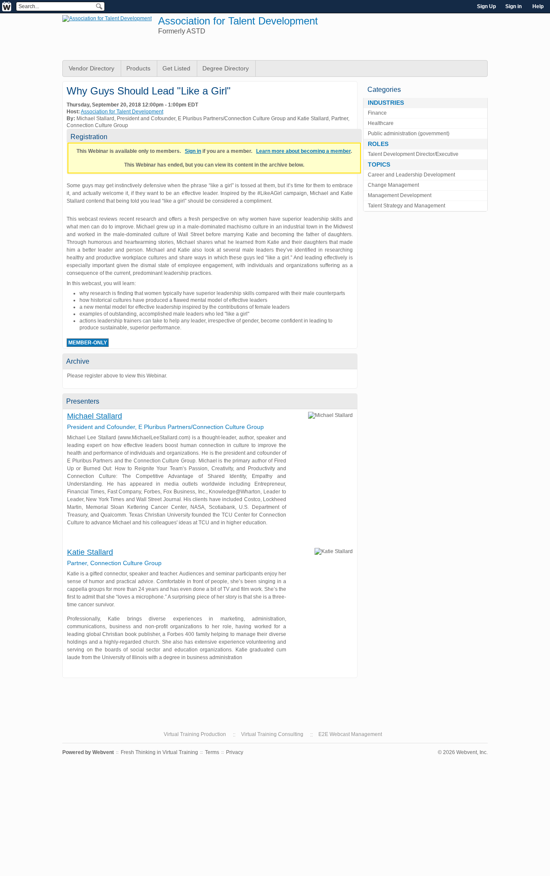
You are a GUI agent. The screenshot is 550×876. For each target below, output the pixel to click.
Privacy (234, 752)
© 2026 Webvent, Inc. (463, 752)
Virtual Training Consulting (272, 734)
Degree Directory (225, 68)
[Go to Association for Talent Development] (107, 18)
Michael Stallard (94, 416)
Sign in (513, 6)
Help (538, 6)
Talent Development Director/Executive (413, 154)
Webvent (103, 752)
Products (138, 68)
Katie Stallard (90, 552)
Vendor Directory (91, 68)
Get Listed (176, 68)
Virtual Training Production (195, 734)
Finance (377, 113)
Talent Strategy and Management (406, 206)
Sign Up (486, 6)
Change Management (393, 185)
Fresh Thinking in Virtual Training (159, 752)
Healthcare (381, 123)
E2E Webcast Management (350, 734)
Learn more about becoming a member (303, 151)
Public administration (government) (408, 134)
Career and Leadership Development (411, 175)
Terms (212, 752)
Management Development (399, 195)
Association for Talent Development (238, 21)
